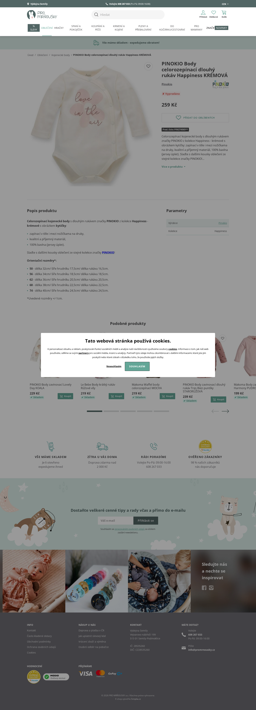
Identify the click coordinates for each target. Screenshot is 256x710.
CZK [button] (224, 4)
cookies (172, 349)
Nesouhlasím (113, 366)
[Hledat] (96, 14)
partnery (84, 353)
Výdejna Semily (39, 3)
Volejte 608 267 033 (119, 3)
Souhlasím (137, 366)
